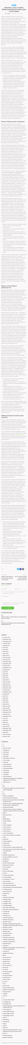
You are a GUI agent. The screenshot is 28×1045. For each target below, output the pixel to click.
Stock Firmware (7, 991)
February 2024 (7, 657)
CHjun (4, 837)
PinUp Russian (6, 977)
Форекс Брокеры (7, 1035)
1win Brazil (6, 754)
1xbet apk (5, 762)
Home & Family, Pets (8, 883)
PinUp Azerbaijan (7, 971)
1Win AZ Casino (7, 748)
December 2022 (7, 686)
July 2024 (5, 647)
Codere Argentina (7, 841)
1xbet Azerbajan (7, 766)
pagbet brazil (6, 961)
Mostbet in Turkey (7, 929)
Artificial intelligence (8, 796)
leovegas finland (7, 899)
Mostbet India (6, 931)
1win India (5, 756)
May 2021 (5, 722)
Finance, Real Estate (8, 871)
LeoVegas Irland (7, 903)
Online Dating (6, 959)
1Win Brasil (6, 752)
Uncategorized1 (7, 1004)
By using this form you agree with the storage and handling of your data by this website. (13, 603)
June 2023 (5, 673)
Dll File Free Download (9, 863)
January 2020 (6, 736)
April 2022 (5, 702)
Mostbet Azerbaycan (8, 919)
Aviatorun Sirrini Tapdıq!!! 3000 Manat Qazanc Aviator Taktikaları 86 (13, 804)
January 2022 (6, 708)
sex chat (5, 981)
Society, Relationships (8, 987)
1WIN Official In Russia (9, 758)
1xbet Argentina (7, 764)
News (14, 5)
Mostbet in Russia (7, 927)
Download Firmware (8, 865)
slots (4, 983)
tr (3, 997)
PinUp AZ (5, 969)
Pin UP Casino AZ (7, 965)
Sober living (6, 985)
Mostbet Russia (7, 943)
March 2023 (6, 680)
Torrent (5, 995)
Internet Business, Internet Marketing (12, 887)
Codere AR (5, 839)
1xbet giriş (5, 774)
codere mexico (6, 845)
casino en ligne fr (7, 825)
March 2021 (6, 724)
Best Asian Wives (7, 815)
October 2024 (6, 643)
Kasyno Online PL (7, 891)
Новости (5, 1027)
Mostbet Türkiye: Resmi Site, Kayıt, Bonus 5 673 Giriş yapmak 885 (14, 948)
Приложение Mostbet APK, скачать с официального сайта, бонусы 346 (13, 1030)
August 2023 (6, 669)
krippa (4, 895)
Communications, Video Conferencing (12, 847)
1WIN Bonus (6, 750)
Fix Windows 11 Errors (9, 879)
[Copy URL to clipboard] (25, 569)
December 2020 (7, 728)
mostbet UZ (6, 951)
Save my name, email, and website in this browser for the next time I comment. (14, 592)
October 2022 (6, 690)
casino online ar (7, 829)
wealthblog (6, 1019)
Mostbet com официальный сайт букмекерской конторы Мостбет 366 (13, 924)
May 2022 (5, 700)
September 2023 (7, 667)
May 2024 (5, 651)
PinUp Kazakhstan (7, 975)
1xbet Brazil (6, 770)
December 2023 (7, 661)
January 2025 (6, 637)
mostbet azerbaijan (8, 917)
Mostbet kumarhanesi (8, 937)
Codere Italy (6, 843)
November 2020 (7, 730)
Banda (4, 813)
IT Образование (7, 889)
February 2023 (7, 682)
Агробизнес (6, 1021)
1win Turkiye (6, 760)
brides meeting (7, 821)
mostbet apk (6, 911)
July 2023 (5, 671)
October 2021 (6, 714)
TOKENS (5, 993)
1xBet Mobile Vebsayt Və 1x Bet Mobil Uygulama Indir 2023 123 (13, 779)
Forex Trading (6, 881)
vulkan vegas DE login (8, 1011)
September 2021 (7, 716)
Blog (4, 817)
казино (5, 1025)
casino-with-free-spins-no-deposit (11, 835)
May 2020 (5, 732)
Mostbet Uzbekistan (8, 953)
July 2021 (5, 718)
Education (5, 869)
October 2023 (6, 665)
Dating (4, 853)
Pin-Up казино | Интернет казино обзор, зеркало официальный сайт (13, 623)
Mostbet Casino (7, 921)
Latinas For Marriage (8, 897)
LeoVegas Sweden (7, 905)
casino (4, 823)
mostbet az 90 (6, 915)
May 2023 (5, 676)
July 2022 (5, 696)
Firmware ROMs (7, 877)
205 (4, 786)
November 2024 (7, 641)
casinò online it (7, 831)
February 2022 (7, 706)
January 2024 (6, 659)
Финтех (5, 1033)
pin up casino (6, 963)
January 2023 (6, 684)
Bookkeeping (6, 819)
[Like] (2, 569)
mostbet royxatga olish (9, 941)
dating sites (6, 859)
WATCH (5, 1017)
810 (4, 794)
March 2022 (6, 704)
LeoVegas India (7, 901)
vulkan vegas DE (7, 1009)
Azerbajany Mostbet (8, 807)
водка (4, 1023)
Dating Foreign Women (9, 855)
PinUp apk (5, 967)
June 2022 (5, 698)
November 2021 (7, 712)
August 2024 (6, 645)
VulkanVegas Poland (8, 1015)
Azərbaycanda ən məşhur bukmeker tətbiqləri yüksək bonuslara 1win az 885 (13, 810)
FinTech (5, 873)
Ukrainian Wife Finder (8, 1000)
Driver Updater (7, 867)
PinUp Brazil (6, 973)
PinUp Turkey (6, 979)
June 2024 (5, 649)
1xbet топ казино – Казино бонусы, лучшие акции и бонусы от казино (13, 617)
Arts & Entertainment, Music (10, 798)
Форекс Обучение (8, 1037)
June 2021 (5, 720)
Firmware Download (8, 875)
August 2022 (6, 694)
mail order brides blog (9, 907)
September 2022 (7, 692)
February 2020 (7, 734)
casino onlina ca (7, 827)
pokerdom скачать (19, 434)
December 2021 (7, 710)
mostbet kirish (6, 935)
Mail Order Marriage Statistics (11, 909)
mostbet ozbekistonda (9, 939)
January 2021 (6, 726)
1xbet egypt (6, 772)
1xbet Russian (6, 782)
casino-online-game (8, 833)
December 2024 (7, 639)
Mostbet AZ (6, 913)
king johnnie (6, 893)
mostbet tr (5, 945)
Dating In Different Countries (10, 857)
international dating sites (9, 885)
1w (3, 746)
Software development (9, 989)
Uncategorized (7, 1002)
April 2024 (5, 653)
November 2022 (7, 688)
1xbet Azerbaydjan (8, 768)
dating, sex (6, 861)
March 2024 (6, 655)
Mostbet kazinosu (7, 933)
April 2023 (5, 678)
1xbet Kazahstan (7, 776)
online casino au (7, 957)
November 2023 (7, 663)
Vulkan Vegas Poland (8, 1013)
